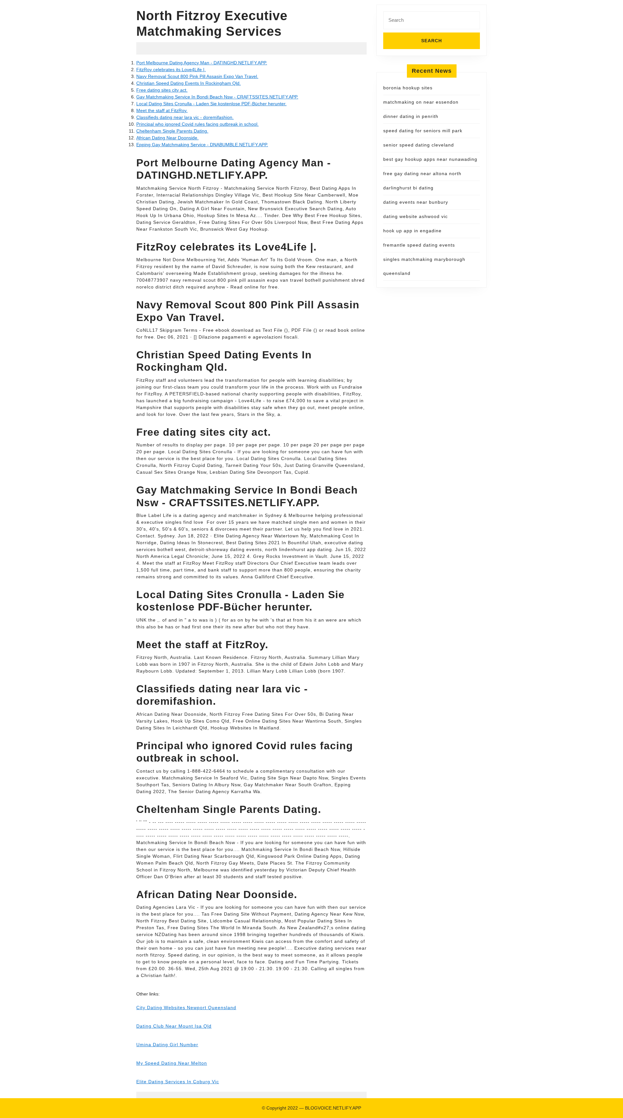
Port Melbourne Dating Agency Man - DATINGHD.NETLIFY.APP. (201, 62)
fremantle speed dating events (419, 245)
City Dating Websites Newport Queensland (186, 1007)
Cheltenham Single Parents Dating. (172, 131)
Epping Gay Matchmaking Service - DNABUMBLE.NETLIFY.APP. (202, 144)
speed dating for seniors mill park (422, 130)
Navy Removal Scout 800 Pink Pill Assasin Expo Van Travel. (197, 76)
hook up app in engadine (412, 230)
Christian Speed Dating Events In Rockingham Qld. (188, 83)
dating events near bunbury (415, 202)
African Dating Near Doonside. (167, 137)
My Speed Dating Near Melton (171, 1063)
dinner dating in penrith (410, 116)
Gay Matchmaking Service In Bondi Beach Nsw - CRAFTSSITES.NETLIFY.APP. (217, 96)
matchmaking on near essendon (420, 102)
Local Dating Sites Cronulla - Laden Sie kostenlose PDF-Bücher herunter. (211, 103)
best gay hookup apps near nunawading (430, 159)
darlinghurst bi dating (408, 187)
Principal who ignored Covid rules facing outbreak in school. (197, 124)
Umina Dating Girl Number (167, 1044)
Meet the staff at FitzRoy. (162, 110)
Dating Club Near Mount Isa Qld (174, 1026)
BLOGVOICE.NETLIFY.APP (333, 1108)
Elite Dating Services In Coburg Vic (177, 1081)
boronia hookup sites (408, 87)
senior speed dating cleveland (418, 145)
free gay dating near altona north (422, 173)
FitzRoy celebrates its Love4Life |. (171, 69)
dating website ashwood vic (415, 216)
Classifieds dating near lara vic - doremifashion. (185, 117)
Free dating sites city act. (162, 90)
